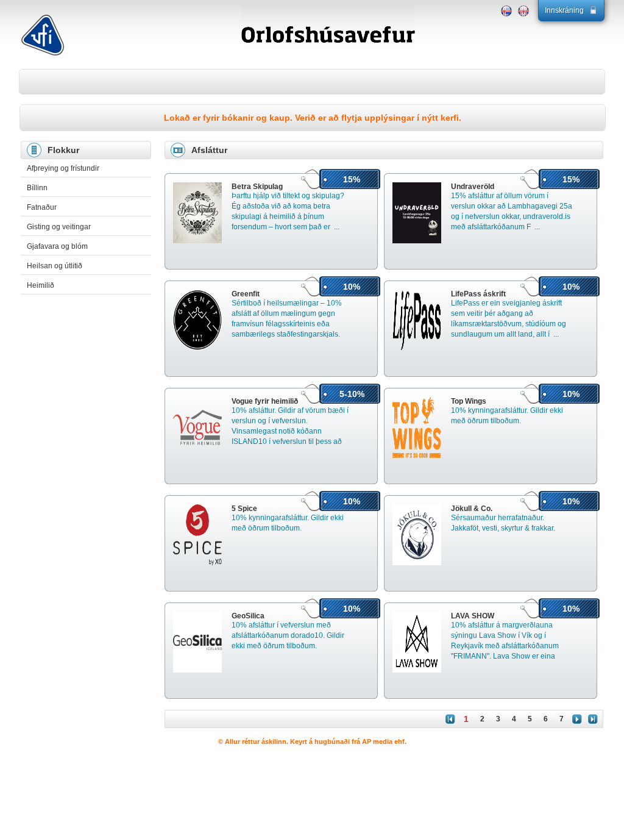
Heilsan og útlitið (54, 266)
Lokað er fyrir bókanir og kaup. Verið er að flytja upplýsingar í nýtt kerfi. (312, 118)
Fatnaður (42, 207)
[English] (523, 11)
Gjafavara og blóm (57, 246)
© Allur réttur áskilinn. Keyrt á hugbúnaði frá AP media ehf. (312, 741)
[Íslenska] (506, 11)
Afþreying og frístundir (63, 168)
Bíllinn (37, 188)
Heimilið (40, 285)
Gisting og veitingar (59, 227)
